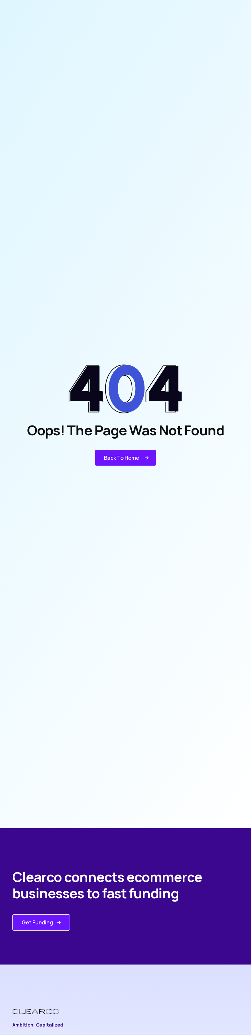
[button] (125, 458)
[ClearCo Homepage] (40, 1011)
